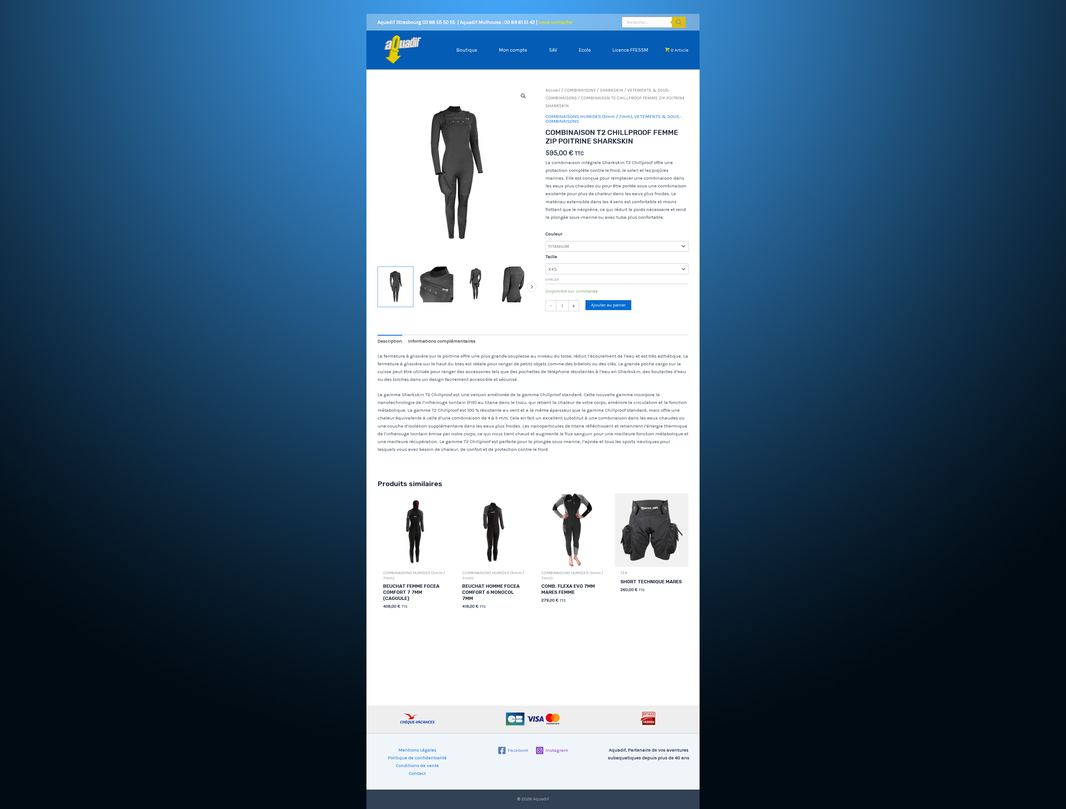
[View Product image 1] (395, 287)
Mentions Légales (417, 750)
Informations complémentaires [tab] (442, 341)
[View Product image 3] (475, 284)
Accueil (552, 90)
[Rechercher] (679, 22)
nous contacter (556, 22)
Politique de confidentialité (417, 757)
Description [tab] (390, 341)
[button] (523, 96)
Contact (417, 773)
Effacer (552, 279)
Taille (551, 256)
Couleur (553, 234)
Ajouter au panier (608, 305)
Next (531, 287)
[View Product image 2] (435, 284)
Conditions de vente (417, 765)
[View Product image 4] (515, 284)
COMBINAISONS (580, 90)
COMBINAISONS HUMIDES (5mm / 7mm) (588, 116)
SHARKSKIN (611, 90)
